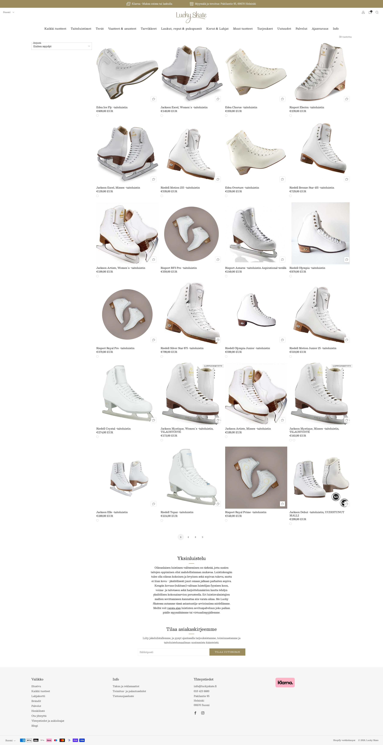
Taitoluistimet (81, 28)
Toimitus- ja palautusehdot (129, 691)
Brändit (36, 701)
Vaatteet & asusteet (122, 28)
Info (336, 28)
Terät (100, 28)
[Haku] (377, 12)
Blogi (34, 725)
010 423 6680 (201, 691)
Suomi (7, 12)
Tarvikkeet (149, 28)
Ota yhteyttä (38, 716)
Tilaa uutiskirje (227, 652)
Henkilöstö (38, 711)
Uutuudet (284, 28)
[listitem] (149, 4)
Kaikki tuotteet (55, 28)
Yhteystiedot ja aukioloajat (47, 721)
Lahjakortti (38, 696)
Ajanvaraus (320, 28)
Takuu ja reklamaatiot (126, 686)
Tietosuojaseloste (123, 696)
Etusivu (36, 686)
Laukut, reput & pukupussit (181, 28)
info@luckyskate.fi (205, 686)
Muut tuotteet (243, 28)
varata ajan (174, 608)
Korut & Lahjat (217, 28)
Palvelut (301, 28)
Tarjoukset (265, 28)
